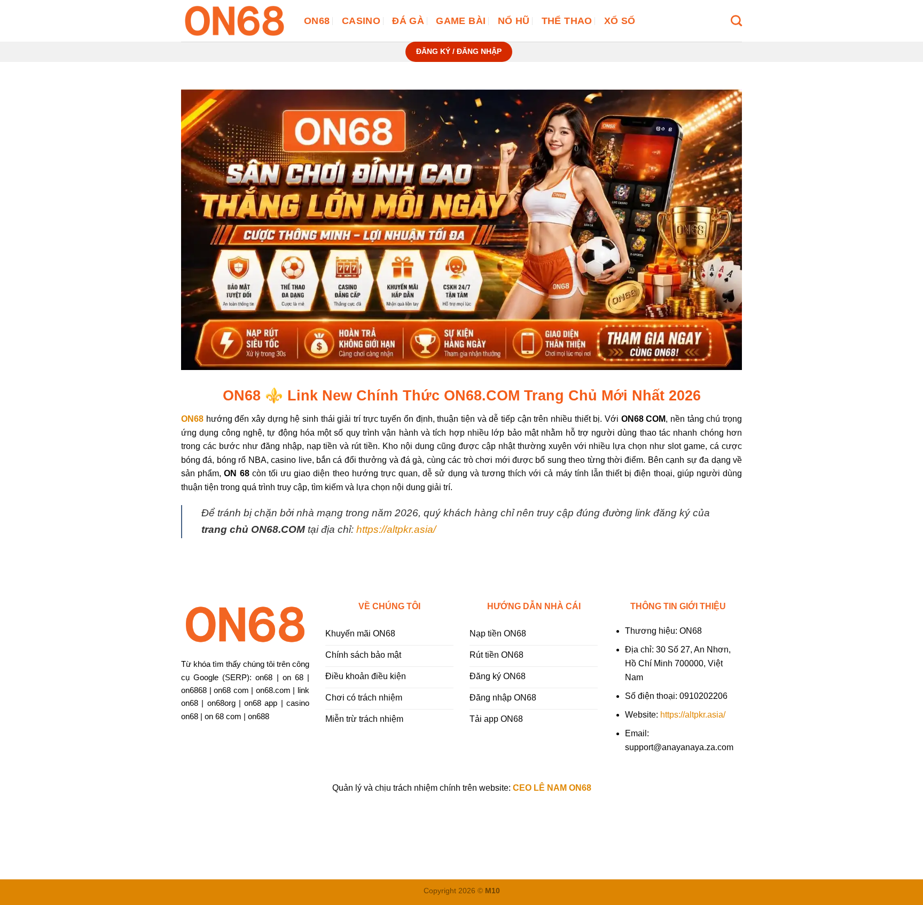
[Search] (736, 21)
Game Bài (461, 20)
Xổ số (620, 20)
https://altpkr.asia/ (396, 529)
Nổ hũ (514, 20)
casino (361, 20)
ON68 (317, 20)
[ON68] (234, 21)
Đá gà (408, 20)
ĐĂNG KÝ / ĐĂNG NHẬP (459, 52)
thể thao (567, 20)
